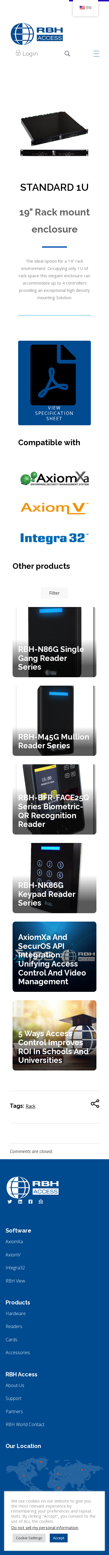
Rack (30, 1106)
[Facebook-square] (30, 1201)
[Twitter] (9, 1201)
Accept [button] (58, 1537)
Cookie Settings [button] (29, 1537)
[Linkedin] (20, 1201)
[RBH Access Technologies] (36, 34)
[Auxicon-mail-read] (40, 1201)
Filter (54, 593)
